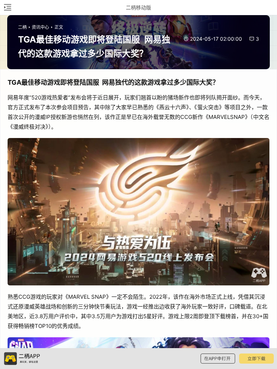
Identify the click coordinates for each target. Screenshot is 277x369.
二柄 (22, 27)
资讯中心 (40, 27)
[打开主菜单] (7, 7)
